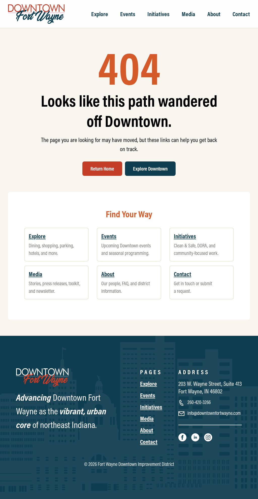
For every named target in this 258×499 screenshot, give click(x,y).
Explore (99, 14)
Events (127, 14)
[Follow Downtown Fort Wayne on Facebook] (182, 436)
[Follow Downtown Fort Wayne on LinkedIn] (195, 436)
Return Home (102, 168)
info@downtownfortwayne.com (213, 413)
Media (188, 14)
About (213, 14)
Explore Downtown (150, 168)
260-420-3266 (198, 402)
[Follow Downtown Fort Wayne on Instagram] (208, 436)
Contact (241, 14)
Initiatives (158, 14)
